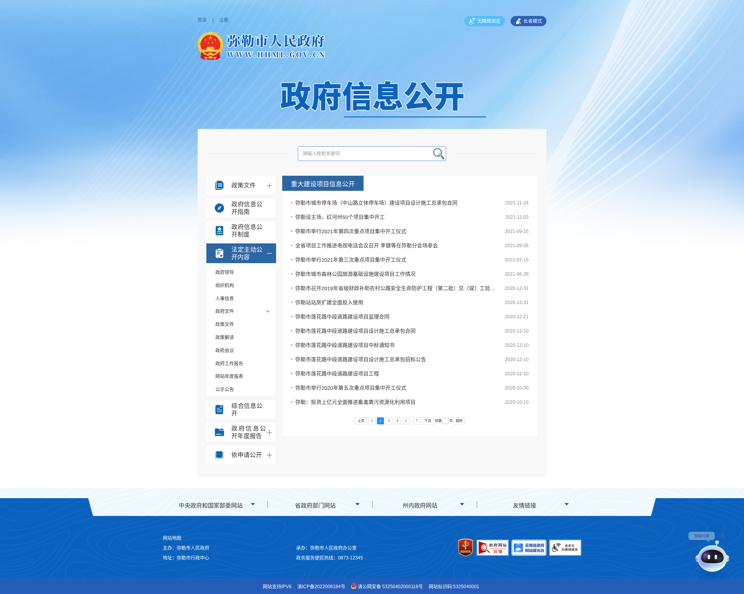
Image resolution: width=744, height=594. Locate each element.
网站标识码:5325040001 (454, 586)
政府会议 (224, 350)
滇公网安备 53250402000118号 (390, 586)
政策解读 (224, 337)
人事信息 (224, 298)
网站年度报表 (229, 376)
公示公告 (224, 389)
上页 (360, 421)
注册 (223, 19)
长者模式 (532, 21)
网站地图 (172, 538)
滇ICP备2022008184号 (321, 586)
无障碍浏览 (488, 21)
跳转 (459, 421)
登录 (202, 19)
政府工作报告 (229, 363)
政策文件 (224, 324)
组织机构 (224, 285)
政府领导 (224, 272)
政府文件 (224, 311)
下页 (427, 421)
